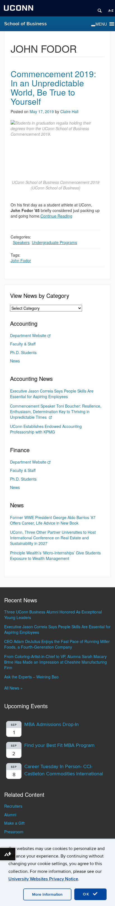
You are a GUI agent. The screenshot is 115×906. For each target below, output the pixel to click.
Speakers (21, 242)
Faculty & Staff (22, 344)
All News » (13, 688)
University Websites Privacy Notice (43, 879)
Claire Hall (69, 111)
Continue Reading (56, 216)
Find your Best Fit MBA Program (59, 745)
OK (87, 894)
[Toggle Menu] (93, 25)
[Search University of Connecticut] (97, 8)
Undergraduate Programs (54, 242)
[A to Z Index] (108, 8)
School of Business (25, 24)
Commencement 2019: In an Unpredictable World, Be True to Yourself (53, 87)
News (15, 361)
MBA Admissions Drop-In (51, 724)
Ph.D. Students (23, 352)
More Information (47, 894)
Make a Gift (14, 823)
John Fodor (21, 260)
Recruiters (13, 806)
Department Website (28, 335)
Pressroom (13, 831)
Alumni (10, 814)
